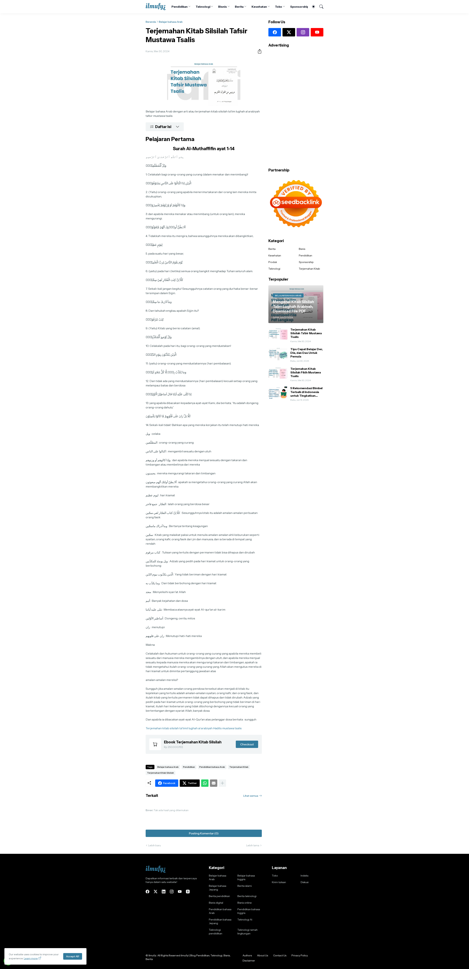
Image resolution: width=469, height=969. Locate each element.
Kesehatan (259, 6)
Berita (239, 6)
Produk (272, 262)
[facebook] (274, 32)
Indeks (304, 875)
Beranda (151, 21)
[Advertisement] (295, 106)
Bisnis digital (216, 902)
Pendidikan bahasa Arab (212, 767)
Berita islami (244, 886)
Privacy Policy (299, 955)
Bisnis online (244, 902)
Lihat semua (250, 795)
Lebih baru (154, 845)
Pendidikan (179, 6)
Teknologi (203, 6)
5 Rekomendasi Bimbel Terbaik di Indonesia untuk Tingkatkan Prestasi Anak (306, 391)
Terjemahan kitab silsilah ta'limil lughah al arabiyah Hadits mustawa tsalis (194, 728)
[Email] (213, 783)
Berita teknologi (246, 896)
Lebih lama (252, 845)
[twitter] (288, 32)
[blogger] (188, 891)
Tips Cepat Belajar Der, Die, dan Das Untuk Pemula (306, 352)
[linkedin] (163, 891)
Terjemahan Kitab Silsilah (160, 772)
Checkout (247, 744)
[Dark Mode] (311, 6)
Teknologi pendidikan (215, 931)
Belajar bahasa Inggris (246, 877)
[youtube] (317, 32)
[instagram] (303, 32)
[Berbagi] (258, 51)
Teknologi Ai (244, 919)
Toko (278, 6)
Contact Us (279, 955)
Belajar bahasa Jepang (217, 887)
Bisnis (222, 6)
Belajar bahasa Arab (171, 21)
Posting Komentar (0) (204, 833)
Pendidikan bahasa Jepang (220, 921)
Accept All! (72, 956)
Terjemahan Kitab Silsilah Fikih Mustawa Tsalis (305, 372)
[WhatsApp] (204, 783)
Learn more (31, 958)
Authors (247, 955)
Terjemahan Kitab (238, 767)
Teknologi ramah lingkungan (247, 931)
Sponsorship (299, 6)
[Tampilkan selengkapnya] (222, 783)
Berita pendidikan (219, 896)
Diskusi (305, 882)
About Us (262, 955)
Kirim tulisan (279, 882)
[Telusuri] (319, 6)
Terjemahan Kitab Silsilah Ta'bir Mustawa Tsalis (306, 333)
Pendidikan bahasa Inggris (248, 911)
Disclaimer (249, 960)
